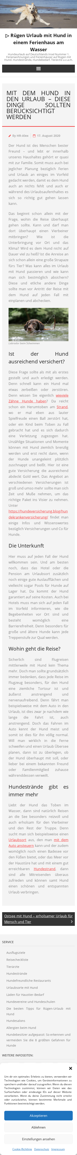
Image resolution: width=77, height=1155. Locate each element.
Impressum (58, 1149)
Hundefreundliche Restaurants (28, 981)
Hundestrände (16, 973)
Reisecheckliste (17, 960)
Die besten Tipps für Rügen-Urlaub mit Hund (38, 1011)
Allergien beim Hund (21, 1028)
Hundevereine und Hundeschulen (30, 1002)
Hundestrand (44, 869)
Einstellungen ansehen (38, 1139)
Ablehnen (38, 1127)
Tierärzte (12, 967)
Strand (62, 407)
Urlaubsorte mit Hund (22, 988)
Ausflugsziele (15, 953)
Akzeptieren (38, 1115)
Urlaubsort (17, 839)
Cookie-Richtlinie (22, 1149)
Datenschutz (41, 1149)
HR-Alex (22, 136)
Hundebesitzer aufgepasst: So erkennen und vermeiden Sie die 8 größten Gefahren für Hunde (38, 1040)
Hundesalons (15, 1021)
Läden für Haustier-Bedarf (25, 995)
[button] (70, 1068)
